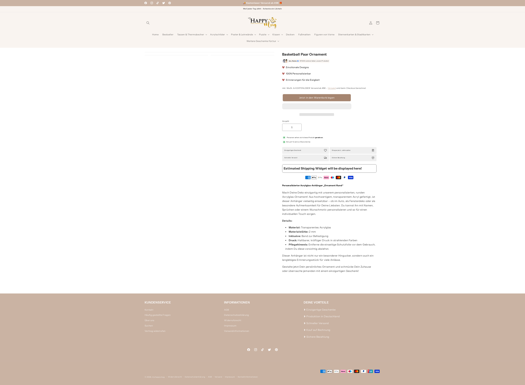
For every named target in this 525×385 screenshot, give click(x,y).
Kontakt (149, 309)
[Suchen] (148, 22)
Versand (332, 88)
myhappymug (158, 377)
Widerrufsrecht (232, 320)
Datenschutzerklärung (236, 315)
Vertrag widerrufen (155, 331)
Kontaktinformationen (248, 377)
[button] (316, 107)
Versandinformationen (236, 331)
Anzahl (285, 121)
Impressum (230, 325)
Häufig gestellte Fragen (158, 315)
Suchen (149, 325)
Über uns (149, 320)
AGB (226, 309)
